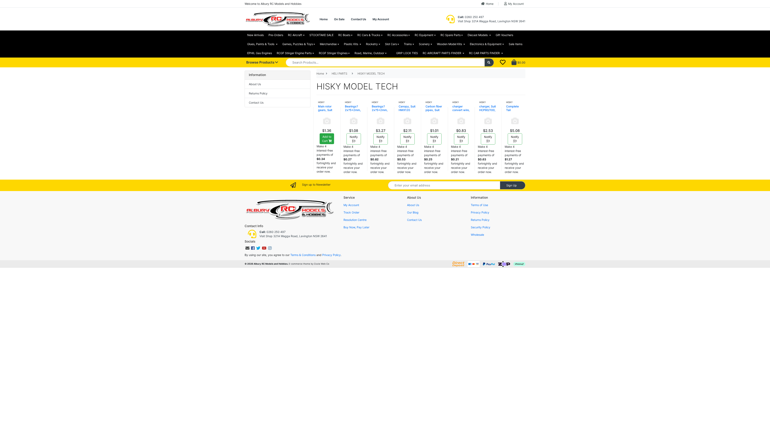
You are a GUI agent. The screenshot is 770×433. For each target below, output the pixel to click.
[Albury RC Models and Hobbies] (277, 18)
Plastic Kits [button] (351, 44)
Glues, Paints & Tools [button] (261, 44)
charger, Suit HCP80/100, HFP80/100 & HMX (488, 112)
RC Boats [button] (344, 35)
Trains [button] (408, 44)
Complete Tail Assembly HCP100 (512, 112)
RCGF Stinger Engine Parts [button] (294, 53)
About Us (255, 84)
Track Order (351, 212)
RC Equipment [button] (424, 35)
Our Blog (412, 212)
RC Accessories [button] (397, 35)
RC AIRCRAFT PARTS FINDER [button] (442, 53)
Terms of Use (479, 205)
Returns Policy (258, 93)
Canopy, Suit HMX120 (407, 108)
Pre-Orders (275, 35)
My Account (516, 3)
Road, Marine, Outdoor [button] (369, 53)
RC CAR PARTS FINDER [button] (484, 53)
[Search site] (489, 62)
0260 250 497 (471, 17)
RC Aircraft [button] (295, 35)
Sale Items (515, 44)
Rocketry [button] (372, 44)
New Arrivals (255, 35)
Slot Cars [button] (391, 44)
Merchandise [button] (328, 44)
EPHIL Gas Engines (259, 53)
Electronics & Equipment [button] (486, 44)
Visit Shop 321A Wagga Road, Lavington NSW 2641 (491, 21)
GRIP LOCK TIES (407, 53)
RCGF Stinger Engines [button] (333, 53)
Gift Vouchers (504, 35)
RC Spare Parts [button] (451, 35)
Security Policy (480, 227)
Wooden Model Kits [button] (450, 44)
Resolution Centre (355, 220)
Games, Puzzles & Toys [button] (297, 44)
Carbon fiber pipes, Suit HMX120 (434, 110)
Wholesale (477, 234)
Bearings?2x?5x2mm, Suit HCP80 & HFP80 (380, 112)
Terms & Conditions (303, 255)
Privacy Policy (480, 212)
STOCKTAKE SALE (321, 35)
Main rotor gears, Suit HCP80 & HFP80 (325, 112)
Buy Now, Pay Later (356, 227)
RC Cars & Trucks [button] (368, 35)
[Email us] (247, 248)
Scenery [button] (424, 44)
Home (489, 3)
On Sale (339, 19)
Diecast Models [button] (478, 35)
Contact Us (358, 19)
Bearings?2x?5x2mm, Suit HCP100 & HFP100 (353, 112)
